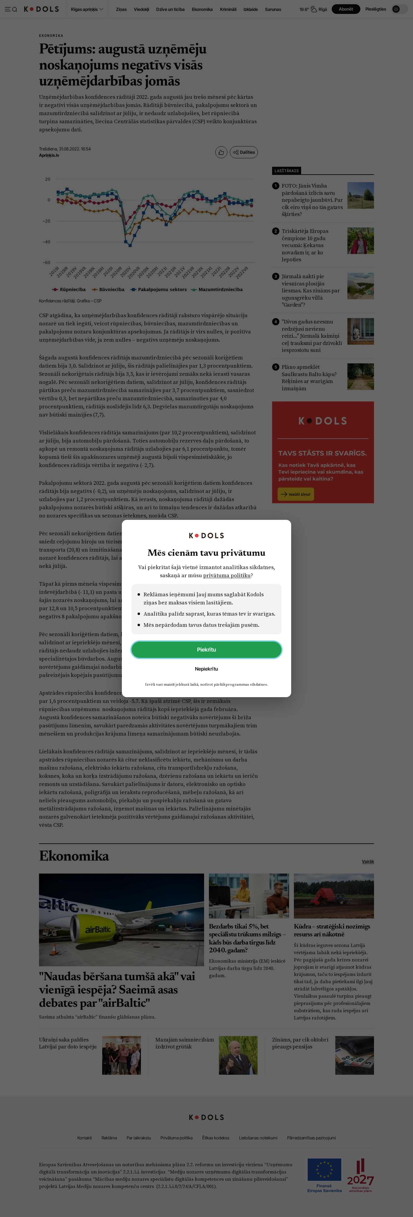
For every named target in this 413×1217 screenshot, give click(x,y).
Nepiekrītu (206, 669)
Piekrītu (206, 649)
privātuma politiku (227, 575)
